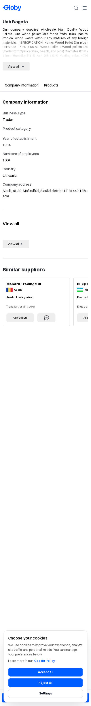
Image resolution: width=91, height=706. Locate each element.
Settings (45, 693)
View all (13, 66)
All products (20, 317)
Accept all (45, 672)
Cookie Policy (44, 661)
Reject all (45, 683)
